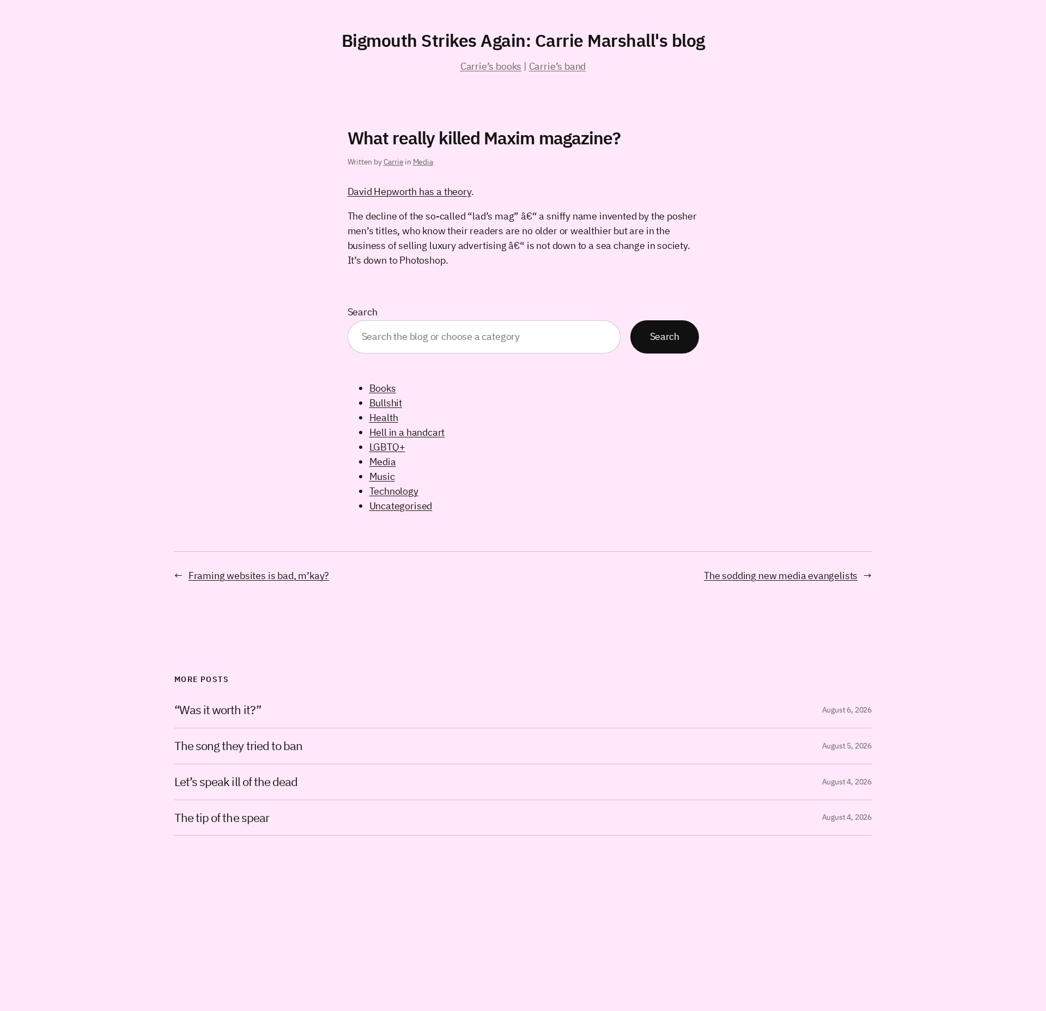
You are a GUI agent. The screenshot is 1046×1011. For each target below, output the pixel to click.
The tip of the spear (221, 818)
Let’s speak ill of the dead (235, 782)
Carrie (394, 162)
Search (363, 312)
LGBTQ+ (387, 447)
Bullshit (386, 403)
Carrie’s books (490, 66)
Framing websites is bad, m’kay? (258, 575)
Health (383, 417)
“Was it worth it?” (217, 710)
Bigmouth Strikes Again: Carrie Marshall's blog (523, 40)
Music (382, 476)
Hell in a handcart (407, 432)
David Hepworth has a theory (409, 191)
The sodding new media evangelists (781, 575)
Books (382, 388)
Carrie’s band (557, 66)
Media (423, 162)
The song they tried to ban (238, 746)
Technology (393, 491)
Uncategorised (401, 506)
